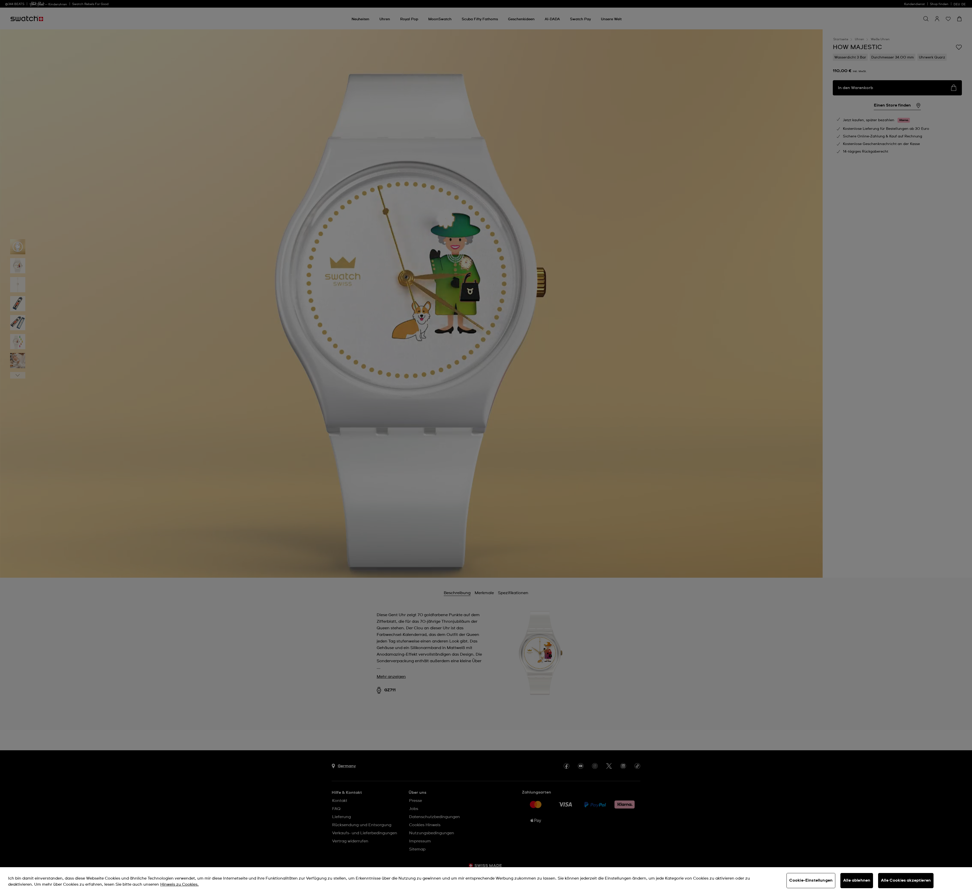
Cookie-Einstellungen (811, 880)
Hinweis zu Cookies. (179, 884)
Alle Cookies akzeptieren (906, 880)
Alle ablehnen (856, 880)
